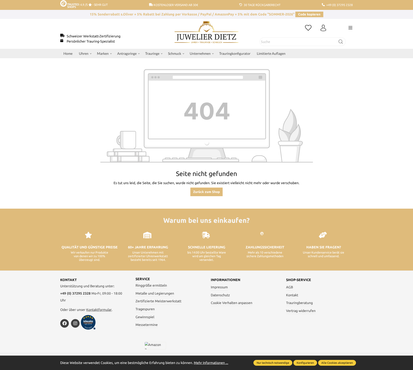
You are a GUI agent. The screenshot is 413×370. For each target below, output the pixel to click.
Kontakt (292, 295)
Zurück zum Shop (206, 192)
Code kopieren (309, 14)
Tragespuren (145, 309)
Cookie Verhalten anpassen (231, 303)
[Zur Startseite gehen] (207, 35)
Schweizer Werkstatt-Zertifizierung (93, 36)
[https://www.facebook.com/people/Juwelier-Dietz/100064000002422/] (64, 323)
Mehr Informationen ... (211, 363)
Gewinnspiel (145, 317)
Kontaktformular (99, 310)
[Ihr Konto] (323, 28)
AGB (289, 287)
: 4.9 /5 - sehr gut (93, 4)
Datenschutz (220, 295)
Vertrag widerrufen (301, 311)
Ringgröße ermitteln (151, 285)
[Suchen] (341, 41)
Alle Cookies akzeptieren (337, 362)
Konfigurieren (305, 362)
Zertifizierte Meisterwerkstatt (158, 301)
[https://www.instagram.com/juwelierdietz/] (75, 323)
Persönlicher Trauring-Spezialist (91, 41)
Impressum (219, 287)
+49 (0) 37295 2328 (75, 293)
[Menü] (350, 27)
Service (143, 279)
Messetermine (147, 325)
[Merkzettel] (308, 28)
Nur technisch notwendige (273, 362)
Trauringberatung (299, 303)
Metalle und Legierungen (155, 293)
